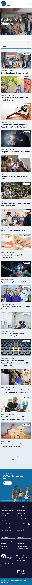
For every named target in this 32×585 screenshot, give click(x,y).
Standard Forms (21, 511)
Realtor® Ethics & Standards (22, 515)
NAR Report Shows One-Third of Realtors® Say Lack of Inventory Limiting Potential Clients (15, 363)
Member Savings (5, 527)
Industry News (26, 53)
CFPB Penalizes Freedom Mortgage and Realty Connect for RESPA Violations (14, 125)
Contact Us (7, 483)
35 (13, 458)
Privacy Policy (4, 583)
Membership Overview (7, 511)
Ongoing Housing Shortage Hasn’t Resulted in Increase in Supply (13, 445)
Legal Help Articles (22, 524)
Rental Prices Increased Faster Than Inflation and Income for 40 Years (13, 418)
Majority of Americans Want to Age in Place (14, 177)
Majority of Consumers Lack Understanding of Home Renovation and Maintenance (16, 391)
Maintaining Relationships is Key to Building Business (13, 256)
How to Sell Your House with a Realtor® (23, 542)
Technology (26, 132)
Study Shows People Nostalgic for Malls (15, 73)
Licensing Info (20, 530)
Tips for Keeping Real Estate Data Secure (15, 282)
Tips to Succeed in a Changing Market (14, 230)
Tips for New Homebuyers (4, 547)
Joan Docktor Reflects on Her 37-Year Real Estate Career (15, 307)
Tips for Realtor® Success (21, 520)
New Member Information (5, 520)
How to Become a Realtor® (6, 515)
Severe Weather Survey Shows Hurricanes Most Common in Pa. (15, 204)
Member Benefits (6, 524)
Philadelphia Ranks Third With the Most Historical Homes (14, 98)
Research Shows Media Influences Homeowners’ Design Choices (12, 334)
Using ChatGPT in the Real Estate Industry (15, 152)
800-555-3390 (20, 560)
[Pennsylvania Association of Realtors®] (7, 4)
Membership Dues (6, 530)
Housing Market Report (23, 527)
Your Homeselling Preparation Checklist (23, 547)
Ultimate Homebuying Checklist (7, 542)
